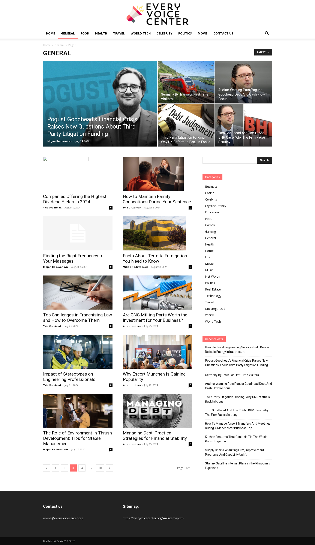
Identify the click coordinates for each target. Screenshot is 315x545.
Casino (209, 193)
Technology (213, 296)
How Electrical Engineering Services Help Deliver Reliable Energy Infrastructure (237, 349)
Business (211, 186)
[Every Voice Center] (157, 14)
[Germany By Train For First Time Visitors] (186, 82)
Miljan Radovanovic (60, 141)
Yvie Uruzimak (52, 207)
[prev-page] (46, 468)
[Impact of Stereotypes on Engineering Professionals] (77, 352)
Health (101, 33)
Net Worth (212, 276)
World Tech (141, 33)
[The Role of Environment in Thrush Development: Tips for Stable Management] (77, 411)
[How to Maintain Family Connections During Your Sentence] (157, 174)
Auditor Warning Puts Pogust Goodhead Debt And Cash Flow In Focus (238, 386)
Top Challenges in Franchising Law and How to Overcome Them (77, 317)
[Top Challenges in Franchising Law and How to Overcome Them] (77, 292)
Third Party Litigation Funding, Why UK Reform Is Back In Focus (237, 399)
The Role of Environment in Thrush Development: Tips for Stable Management (77, 438)
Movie (202, 33)
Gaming (210, 231)
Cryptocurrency (215, 206)
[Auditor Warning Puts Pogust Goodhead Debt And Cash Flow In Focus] (243, 82)
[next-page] (109, 468)
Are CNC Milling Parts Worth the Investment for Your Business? (155, 317)
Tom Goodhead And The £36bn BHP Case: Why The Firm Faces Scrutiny (236, 412)
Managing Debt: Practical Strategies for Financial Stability (155, 435)
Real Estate (213, 289)
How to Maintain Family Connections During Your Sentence (157, 199)
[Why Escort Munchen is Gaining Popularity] (157, 352)
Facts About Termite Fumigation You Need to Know (155, 258)
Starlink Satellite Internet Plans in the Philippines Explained (237, 466)
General (68, 33)
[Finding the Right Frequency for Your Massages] (77, 233)
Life (207, 257)
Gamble (210, 225)
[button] (267, 34)
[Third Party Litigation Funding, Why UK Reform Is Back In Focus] (186, 125)
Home (50, 33)
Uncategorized (215, 309)
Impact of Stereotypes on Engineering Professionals (69, 376)
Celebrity (164, 33)
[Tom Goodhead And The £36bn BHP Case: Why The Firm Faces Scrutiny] (243, 125)
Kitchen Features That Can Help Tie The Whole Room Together (236, 439)
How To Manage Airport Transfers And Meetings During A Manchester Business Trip (237, 426)
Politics (185, 33)
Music (209, 270)
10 (100, 468)
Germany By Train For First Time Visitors (232, 375)
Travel (119, 33)
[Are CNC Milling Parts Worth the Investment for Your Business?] (157, 292)
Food (85, 33)
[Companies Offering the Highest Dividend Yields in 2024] (77, 174)
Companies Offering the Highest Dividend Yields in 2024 (74, 199)
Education (212, 212)
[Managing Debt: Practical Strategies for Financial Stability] (157, 411)
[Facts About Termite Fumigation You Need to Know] (157, 233)
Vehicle (210, 315)
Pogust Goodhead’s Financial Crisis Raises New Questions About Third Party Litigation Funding (236, 363)
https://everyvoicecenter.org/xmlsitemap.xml (153, 518)
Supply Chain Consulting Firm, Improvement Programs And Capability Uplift (234, 452)
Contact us (223, 33)
